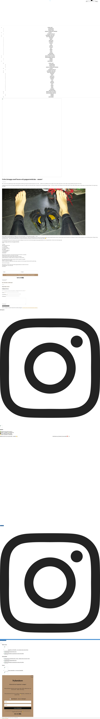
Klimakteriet (51, 28)
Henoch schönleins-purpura (51, 31)
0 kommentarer (4, 279)
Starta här (50, 27)
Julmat (51, 45)
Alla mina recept (50, 36)
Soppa (51, 52)
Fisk (51, 44)
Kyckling (51, 47)
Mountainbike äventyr (50, 57)
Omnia (51, 49)
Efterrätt (51, 41)
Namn (3, 292)
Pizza (51, 50)
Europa (51, 60)
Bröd (51, 39)
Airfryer (51, 38)
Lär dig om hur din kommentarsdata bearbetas (29, 307)
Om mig (50, 32)
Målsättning (51, 30)
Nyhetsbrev (50, 61)
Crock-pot (51, 40)
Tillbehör (51, 53)
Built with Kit (20, 278)
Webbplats (4, 296)
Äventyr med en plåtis (50, 56)
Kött (51, 48)
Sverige (51, 58)
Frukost (51, 43)
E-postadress (4, 294)
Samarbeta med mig (50, 35)
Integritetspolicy (51, 34)
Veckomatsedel (51, 54)
